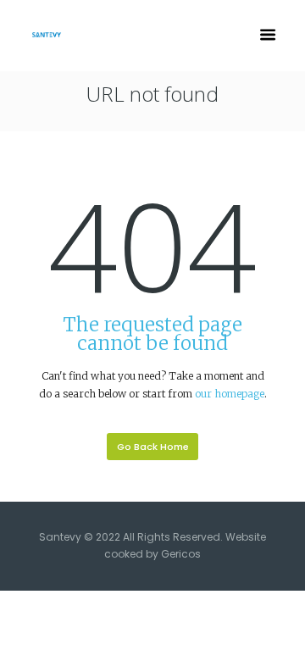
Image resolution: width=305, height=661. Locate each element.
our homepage (229, 393)
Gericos (181, 554)
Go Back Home (153, 446)
